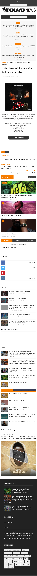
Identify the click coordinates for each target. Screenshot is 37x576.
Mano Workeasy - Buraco (8, 234)
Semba (11, 564)
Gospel (17, 555)
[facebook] (14, 2)
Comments (30, 390)
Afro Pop (25, 550)
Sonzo (17, 564)
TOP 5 (7, 390)
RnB (6, 564)
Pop (6, 561)
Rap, (20, 76)
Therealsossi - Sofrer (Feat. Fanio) (18, 298)
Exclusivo (18, 43)
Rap (7, 62)
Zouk (11, 567)
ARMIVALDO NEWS (9, 522)
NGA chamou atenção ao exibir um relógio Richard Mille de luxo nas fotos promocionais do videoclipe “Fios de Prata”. (18, 25)
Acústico (8, 550)
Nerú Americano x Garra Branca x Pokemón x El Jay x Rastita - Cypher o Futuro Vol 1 (18, 56)
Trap (6, 567)
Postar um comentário (9, 247)
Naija (26, 558)
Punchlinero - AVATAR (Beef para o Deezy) (22, 421)
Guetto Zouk (26, 555)
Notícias (18, 23)
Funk (11, 555)
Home (3, 62)
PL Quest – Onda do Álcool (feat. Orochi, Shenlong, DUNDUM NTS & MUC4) (18, 46)
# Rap (7, 152)
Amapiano (25, 553)
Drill (6, 555)
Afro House (18, 53)
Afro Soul (8, 553)
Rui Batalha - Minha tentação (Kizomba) (19, 291)
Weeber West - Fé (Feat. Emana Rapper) (19, 314)
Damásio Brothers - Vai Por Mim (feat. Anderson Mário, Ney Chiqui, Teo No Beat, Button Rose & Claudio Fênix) (21, 307)
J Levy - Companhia (7, 435)
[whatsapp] (22, 1)
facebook (30, 240)
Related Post (7, 177)
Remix (27, 561)
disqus (18, 240)
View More (32, 177)
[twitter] (17, 2)
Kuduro (14, 558)
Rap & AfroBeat (18, 561)
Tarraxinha (25, 564)
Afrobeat (16, 553)
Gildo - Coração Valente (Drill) (19, 400)
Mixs (20, 558)
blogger (6, 240)
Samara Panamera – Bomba (18, 382)
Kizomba (7, 558)
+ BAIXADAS (18, 390)
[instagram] (19, 2)
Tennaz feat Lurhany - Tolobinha (11, 215)
